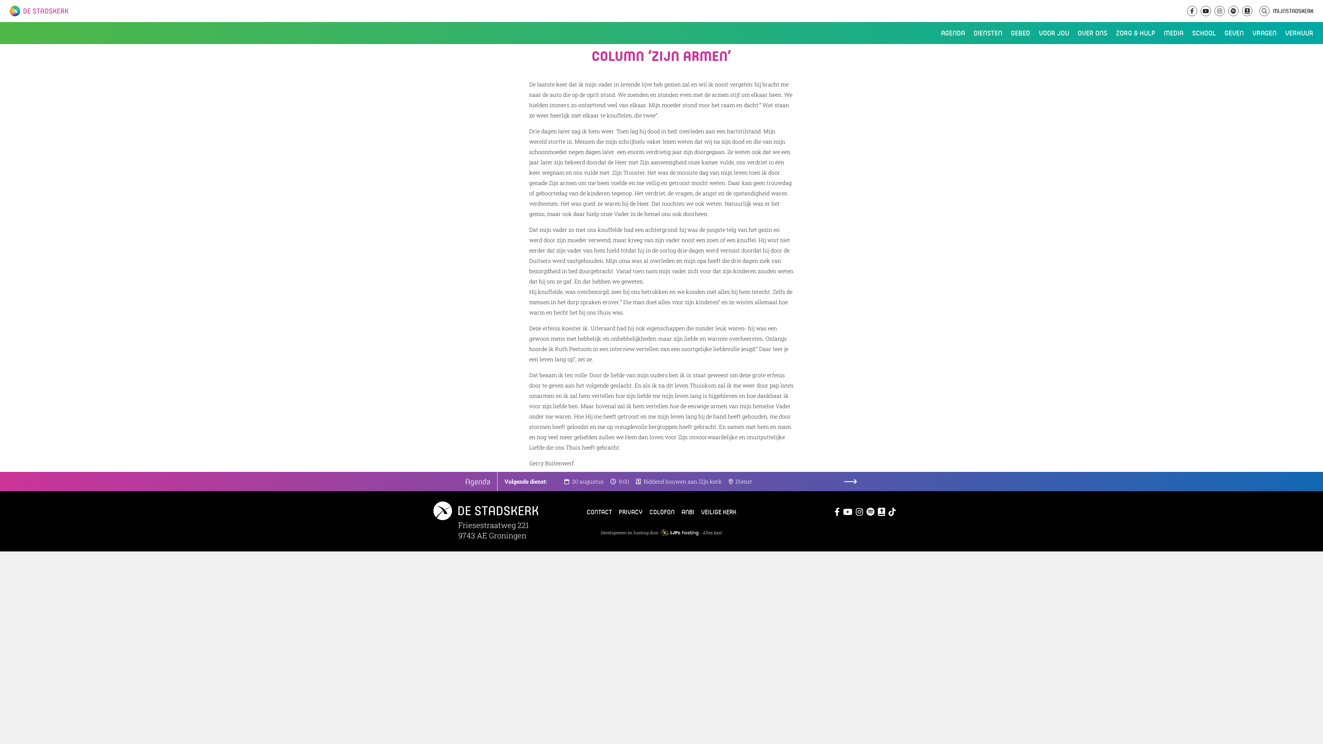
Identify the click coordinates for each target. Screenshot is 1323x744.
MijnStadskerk (1293, 11)
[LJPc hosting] (679, 532)
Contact (599, 511)
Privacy (631, 511)
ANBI (687, 511)
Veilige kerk (718, 511)
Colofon (662, 511)
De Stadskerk (67, 11)
